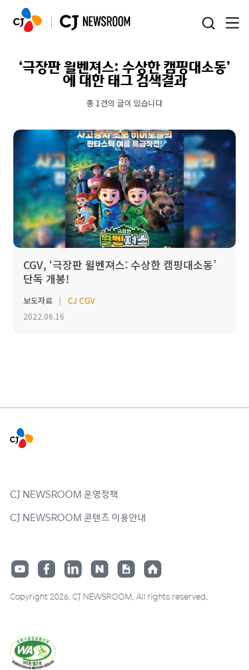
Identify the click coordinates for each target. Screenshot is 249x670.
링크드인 (73, 569)
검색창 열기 (208, 23)
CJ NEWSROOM (27, 20)
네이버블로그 (100, 569)
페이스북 (46, 569)
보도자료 (37, 300)
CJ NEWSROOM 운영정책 (64, 494)
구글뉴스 (126, 569)
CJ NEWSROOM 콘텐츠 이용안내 (78, 517)
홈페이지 (153, 569)
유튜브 (20, 569)
